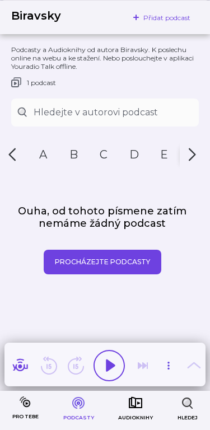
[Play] (109, 366)
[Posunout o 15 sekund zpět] (48, 365)
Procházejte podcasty (102, 262)
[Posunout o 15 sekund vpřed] (75, 365)
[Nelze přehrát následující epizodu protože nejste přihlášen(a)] (142, 365)
